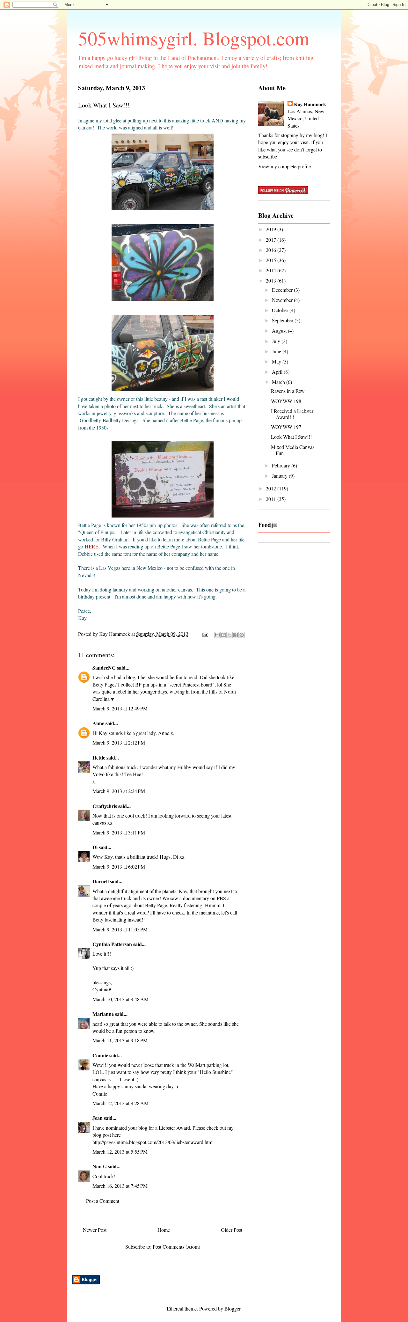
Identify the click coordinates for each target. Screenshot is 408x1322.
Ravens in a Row (288, 390)
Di (95, 847)
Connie (100, 1055)
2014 (271, 270)
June (277, 351)
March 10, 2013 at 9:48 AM (120, 999)
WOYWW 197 (286, 426)
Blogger (232, 1308)
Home (163, 1229)
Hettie (98, 757)
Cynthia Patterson (112, 944)
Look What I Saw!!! (291, 436)
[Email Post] (204, 633)
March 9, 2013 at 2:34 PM (118, 791)
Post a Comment (102, 1200)
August (280, 330)
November (283, 300)
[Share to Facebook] (235, 635)
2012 (271, 488)
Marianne (103, 1013)
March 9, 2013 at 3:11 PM (118, 832)
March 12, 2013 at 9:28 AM (120, 1103)
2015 (271, 260)
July (276, 341)
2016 (271, 249)
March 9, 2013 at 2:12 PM (118, 742)
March (279, 381)
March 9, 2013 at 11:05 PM (120, 929)
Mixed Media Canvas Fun (292, 450)
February (281, 465)
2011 (271, 499)
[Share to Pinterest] (241, 635)
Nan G (99, 1166)
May (277, 361)
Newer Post (94, 1229)
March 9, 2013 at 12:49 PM (120, 708)
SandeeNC (104, 667)
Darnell (100, 881)
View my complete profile (284, 166)
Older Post (231, 1229)
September (283, 320)
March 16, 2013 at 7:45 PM (120, 1185)
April (278, 371)
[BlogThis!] (223, 635)
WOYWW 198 (286, 401)
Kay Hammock (310, 104)
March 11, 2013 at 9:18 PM (120, 1040)
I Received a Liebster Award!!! (292, 414)
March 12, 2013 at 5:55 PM (120, 1151)
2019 (271, 229)
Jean (97, 1117)
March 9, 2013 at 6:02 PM (118, 866)
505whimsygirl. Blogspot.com (194, 38)
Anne (98, 723)
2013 (271, 280)
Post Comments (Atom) (176, 1246)
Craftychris (104, 806)
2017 (271, 239)
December (283, 289)
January (280, 475)
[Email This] (217, 635)
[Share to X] (229, 635)
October (280, 310)
